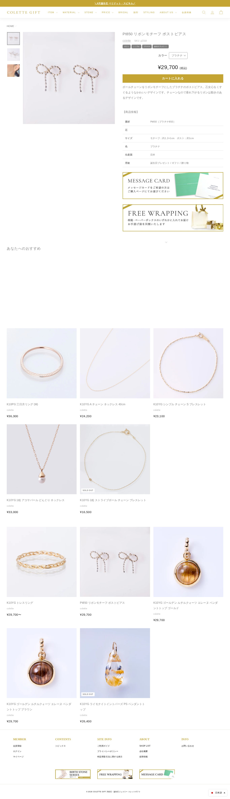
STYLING (149, 12)
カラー (162, 55)
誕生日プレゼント (160, 46)
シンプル (136, 46)
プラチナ (147, 46)
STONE (89, 12)
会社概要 (143, 751)
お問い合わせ (188, 746)
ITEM (51, 12)
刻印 (136, 12)
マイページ (18, 757)
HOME (10, 26)
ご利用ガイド (103, 746)
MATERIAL (70, 12)
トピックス (60, 746)
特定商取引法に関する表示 (109, 757)
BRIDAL (123, 12)
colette (127, 40)
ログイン (17, 751)
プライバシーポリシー (107, 751)
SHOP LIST (145, 746)
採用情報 (143, 757)
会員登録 (17, 746)
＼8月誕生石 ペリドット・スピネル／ (114, 3)
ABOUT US (167, 12)
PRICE (106, 12)
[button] (217, 792)
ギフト (126, 46)
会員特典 (187, 12)
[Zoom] (69, 78)
